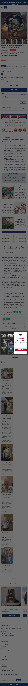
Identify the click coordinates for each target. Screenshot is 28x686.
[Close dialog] (26, 333)
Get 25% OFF (20, 349)
